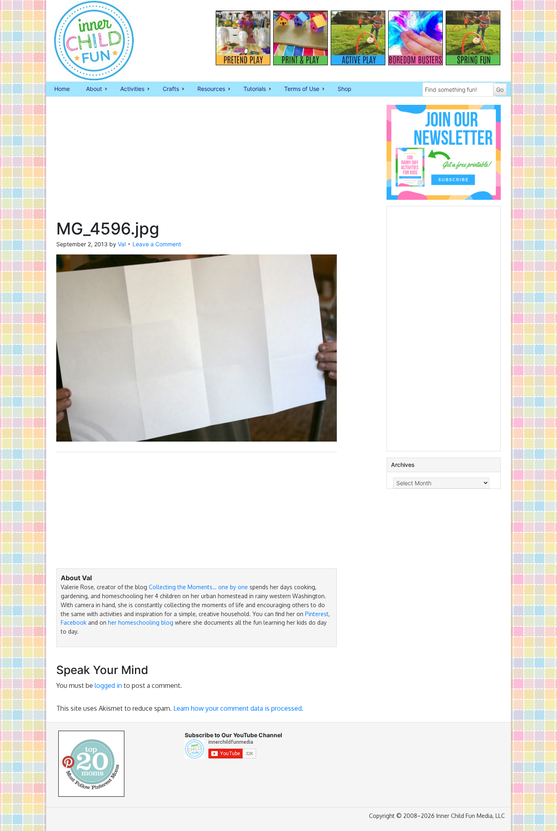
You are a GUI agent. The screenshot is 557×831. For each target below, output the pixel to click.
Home (62, 88)
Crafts (167, 89)
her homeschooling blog (140, 622)
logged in (108, 685)
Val (122, 244)
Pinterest (317, 613)
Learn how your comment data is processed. (238, 708)
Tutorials (250, 89)
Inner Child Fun (87, 41)
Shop (344, 88)
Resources (207, 89)
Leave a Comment (157, 244)
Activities (128, 89)
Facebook (73, 622)
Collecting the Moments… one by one (198, 586)
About (90, 89)
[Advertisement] (196, 162)
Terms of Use (297, 89)
